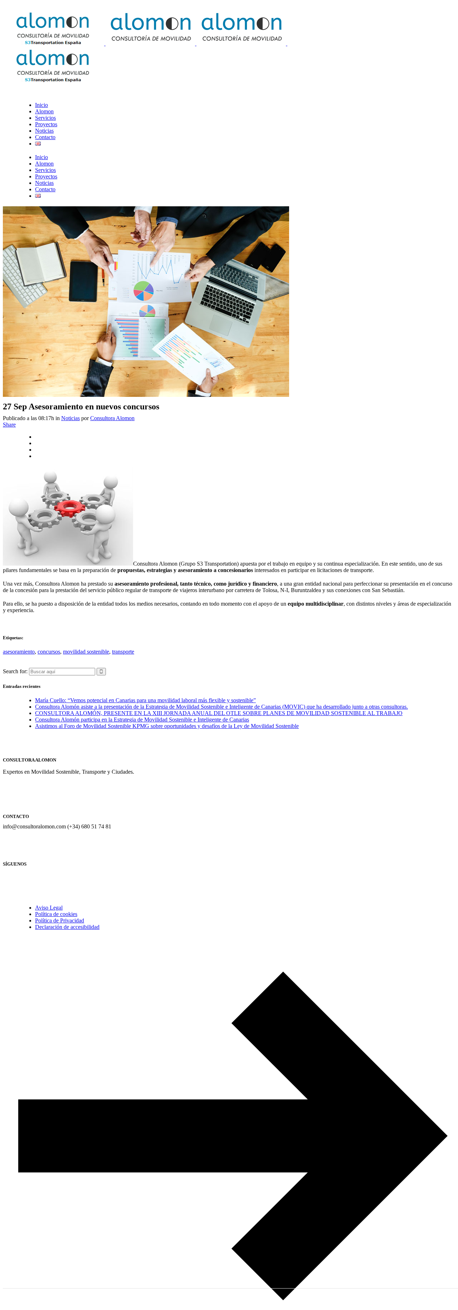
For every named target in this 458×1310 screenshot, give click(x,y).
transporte (123, 652)
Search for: (15, 671)
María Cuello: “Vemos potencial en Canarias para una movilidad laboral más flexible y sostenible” (145, 700)
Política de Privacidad (59, 920)
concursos (49, 652)
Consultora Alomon (112, 418)
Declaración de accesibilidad (67, 927)
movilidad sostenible (86, 652)
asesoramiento (19, 652)
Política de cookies (56, 914)
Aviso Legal (49, 908)
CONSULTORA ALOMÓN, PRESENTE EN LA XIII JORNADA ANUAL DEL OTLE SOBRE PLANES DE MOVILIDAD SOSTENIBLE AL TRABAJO (219, 713)
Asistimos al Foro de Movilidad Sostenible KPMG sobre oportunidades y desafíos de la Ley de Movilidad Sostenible (167, 726)
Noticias (70, 418)
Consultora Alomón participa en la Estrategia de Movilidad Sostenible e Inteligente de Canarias (142, 719)
